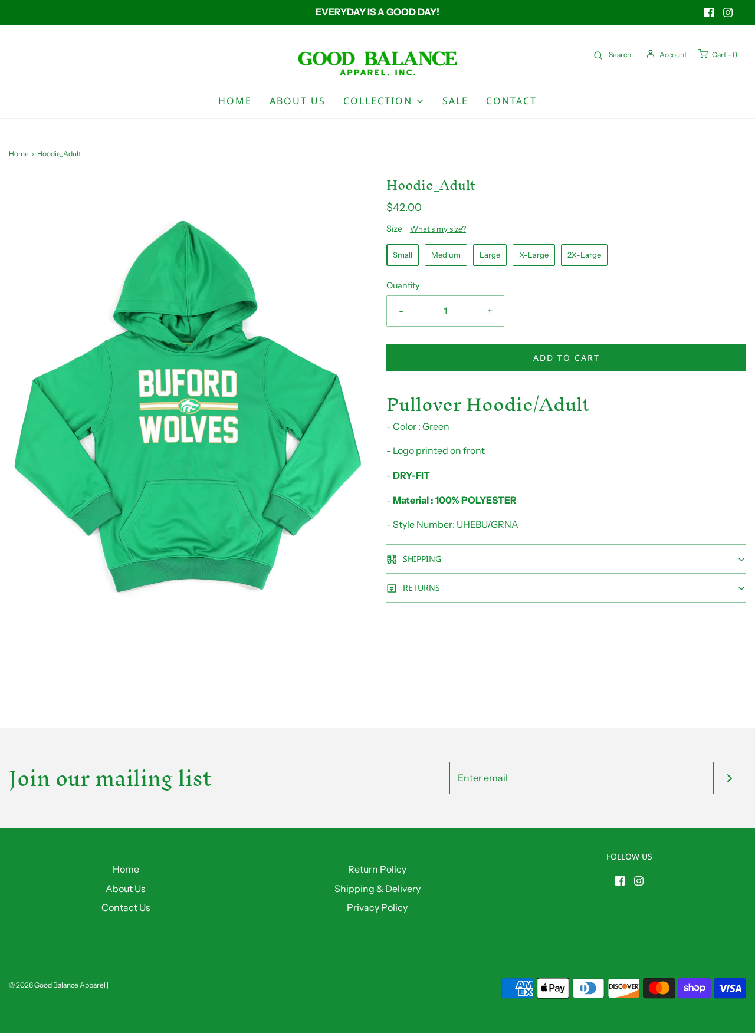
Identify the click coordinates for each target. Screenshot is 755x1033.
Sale (455, 100)
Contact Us (125, 907)
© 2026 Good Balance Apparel (57, 985)
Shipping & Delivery (377, 888)
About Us (298, 100)
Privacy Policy (377, 907)
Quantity (403, 285)
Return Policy (377, 869)
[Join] (730, 778)
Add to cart (566, 357)
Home (235, 100)
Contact (511, 100)
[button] (566, 559)
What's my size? (438, 228)
